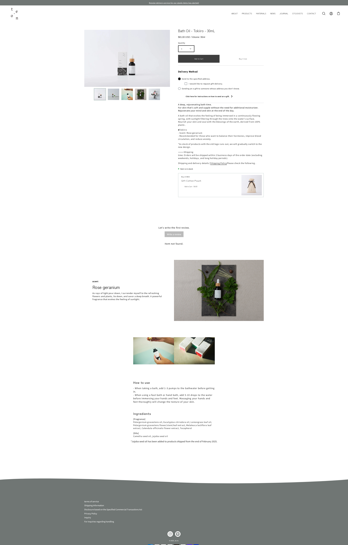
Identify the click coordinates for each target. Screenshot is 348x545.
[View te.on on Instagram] (170, 534)
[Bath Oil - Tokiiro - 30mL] (100, 94)
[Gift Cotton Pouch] (251, 185)
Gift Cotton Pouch (191, 180)
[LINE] (178, 534)
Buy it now (243, 58)
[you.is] (14, 13)
